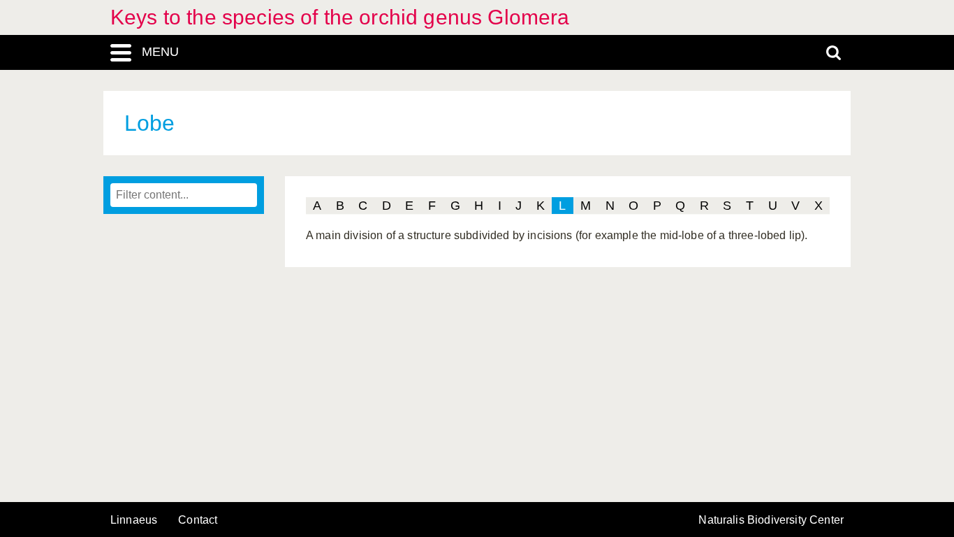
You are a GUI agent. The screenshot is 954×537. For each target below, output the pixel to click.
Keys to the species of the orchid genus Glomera (340, 17)
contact (197, 520)
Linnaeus (133, 520)
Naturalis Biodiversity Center (771, 520)
